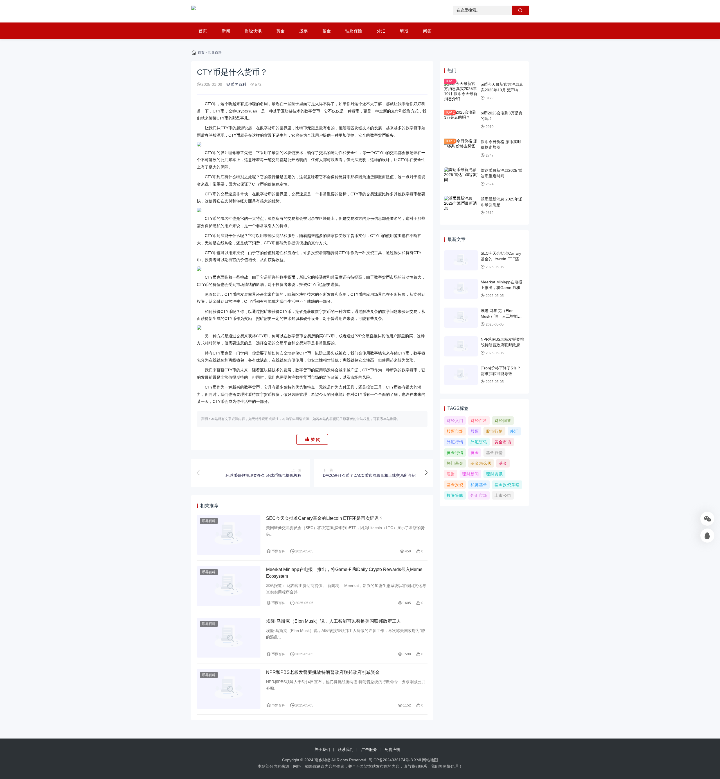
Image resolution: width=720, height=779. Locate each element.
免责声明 (392, 749)
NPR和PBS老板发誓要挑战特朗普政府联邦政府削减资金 (323, 672)
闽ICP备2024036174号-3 (390, 760)
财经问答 (502, 420)
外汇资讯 (479, 442)
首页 (203, 30)
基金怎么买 (481, 463)
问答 (427, 30)
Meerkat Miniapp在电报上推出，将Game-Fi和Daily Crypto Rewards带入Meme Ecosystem (344, 573)
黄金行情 (455, 452)
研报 (404, 30)
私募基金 (479, 484)
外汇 (381, 30)
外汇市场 (479, 495)
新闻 (226, 30)
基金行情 (494, 452)
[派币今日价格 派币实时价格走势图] (461, 149)
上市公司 (502, 495)
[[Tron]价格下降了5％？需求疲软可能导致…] (461, 375)
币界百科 (215, 53)
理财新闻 (470, 474)
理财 (451, 474)
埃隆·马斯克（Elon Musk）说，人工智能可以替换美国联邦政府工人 (333, 621)
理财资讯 (494, 474)
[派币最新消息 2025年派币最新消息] (461, 206)
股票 (303, 30)
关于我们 (322, 749)
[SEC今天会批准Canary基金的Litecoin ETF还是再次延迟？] (228, 535)
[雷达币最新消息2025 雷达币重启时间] (461, 177)
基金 (326, 30)
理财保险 (353, 30)
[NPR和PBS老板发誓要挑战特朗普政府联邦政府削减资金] (228, 689)
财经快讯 (253, 30)
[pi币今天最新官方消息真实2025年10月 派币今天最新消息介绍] (461, 91)
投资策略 (455, 495)
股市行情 (494, 431)
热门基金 (455, 463)
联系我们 (346, 749)
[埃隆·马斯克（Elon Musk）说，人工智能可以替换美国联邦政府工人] (228, 638)
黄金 (280, 30)
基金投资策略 (507, 484)
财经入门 (455, 420)
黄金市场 (502, 442)
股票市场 (455, 431)
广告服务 (369, 749)
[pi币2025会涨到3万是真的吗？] (461, 120)
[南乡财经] (193, 11)
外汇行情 (455, 442)
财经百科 (479, 420)
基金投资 (455, 484)
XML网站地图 (426, 760)
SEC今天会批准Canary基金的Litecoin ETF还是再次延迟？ (324, 518)
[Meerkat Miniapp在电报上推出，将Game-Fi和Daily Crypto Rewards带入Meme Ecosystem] (228, 586)
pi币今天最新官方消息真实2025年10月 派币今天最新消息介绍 (502, 90)
